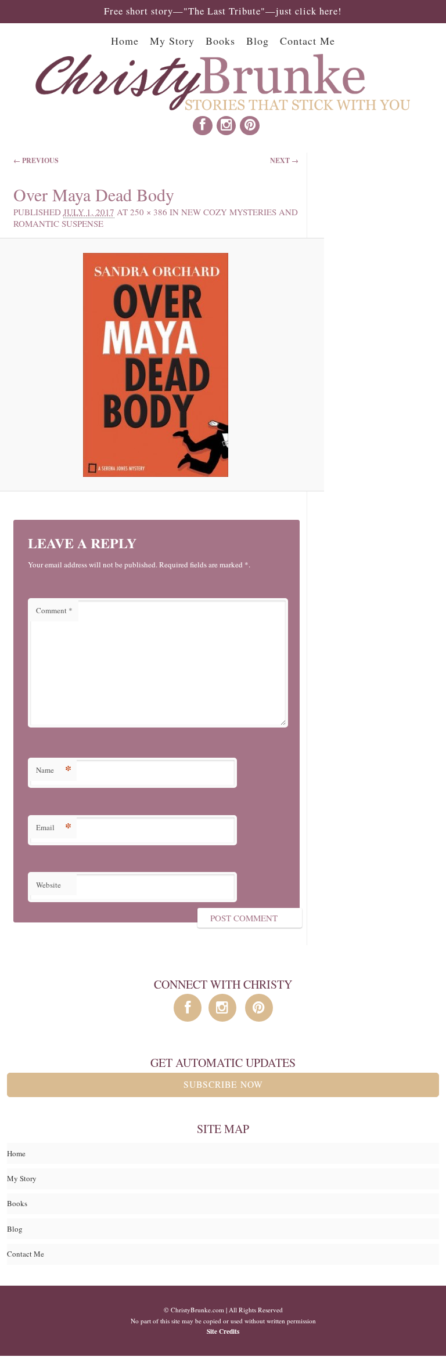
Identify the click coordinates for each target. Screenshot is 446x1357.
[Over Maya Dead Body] (156, 365)
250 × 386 (148, 212)
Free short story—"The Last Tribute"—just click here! (223, 11)
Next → (284, 160)
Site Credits (223, 1331)
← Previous (36, 160)
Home (125, 41)
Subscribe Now (223, 1084)
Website (48, 885)
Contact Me (307, 41)
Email (53, 827)
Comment (54, 610)
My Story (172, 41)
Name (53, 769)
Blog (257, 41)
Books (220, 41)
